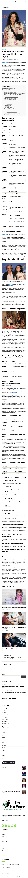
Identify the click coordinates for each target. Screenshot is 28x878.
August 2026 (4, 708)
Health (3, 742)
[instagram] (9, 825)
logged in (11, 668)
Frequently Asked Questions (10, 108)
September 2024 (5, 723)
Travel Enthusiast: (9, 104)
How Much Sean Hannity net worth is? (10, 786)
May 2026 (4, 712)
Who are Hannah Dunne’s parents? (11, 109)
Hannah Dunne (5, 62)
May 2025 (4, 716)
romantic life (14, 392)
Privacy (5, 871)
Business (3, 732)
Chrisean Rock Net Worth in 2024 (9, 780)
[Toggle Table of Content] (23, 86)
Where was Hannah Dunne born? (12, 112)
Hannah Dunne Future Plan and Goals (11, 97)
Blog (2, 850)
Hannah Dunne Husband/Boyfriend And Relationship (14, 94)
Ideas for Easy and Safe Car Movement (11, 648)
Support (3, 855)
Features (3, 846)
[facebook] (3, 825)
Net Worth (4, 750)
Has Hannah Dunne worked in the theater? (13, 113)
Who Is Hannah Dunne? (7, 89)
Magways (20, 876)
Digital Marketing (5, 735)
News (3, 752)
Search (3, 674)
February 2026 (5, 714)
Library (3, 852)
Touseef (4, 59)
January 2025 (4, 717)
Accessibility (15, 871)
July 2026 (4, 710)
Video (3, 853)
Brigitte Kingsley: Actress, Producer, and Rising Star (13, 695)
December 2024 (5, 719)
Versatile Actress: (9, 107)
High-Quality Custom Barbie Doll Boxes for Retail (14, 607)
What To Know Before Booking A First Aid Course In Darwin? (13, 687)
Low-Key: (8, 106)
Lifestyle (3, 747)
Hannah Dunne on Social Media (10, 98)
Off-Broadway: (9, 105)
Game (3, 740)
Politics (3, 755)
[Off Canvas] (2, 1)
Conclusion (7, 114)
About (3, 871)
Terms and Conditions (6, 873)
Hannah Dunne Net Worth (9, 95)
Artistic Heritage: (9, 100)
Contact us (10, 871)
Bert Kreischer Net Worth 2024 (8, 773)
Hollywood (4, 745)
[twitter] (6, 825)
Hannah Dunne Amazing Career (10, 92)
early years (10, 285)
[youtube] (12, 825)
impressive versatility (9, 353)
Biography (4, 49)
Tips (2, 758)
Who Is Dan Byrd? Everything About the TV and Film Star (14, 692)
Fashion (3, 737)
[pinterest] (15, 825)
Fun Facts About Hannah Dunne (10, 99)
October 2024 (4, 721)
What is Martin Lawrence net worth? (9, 767)
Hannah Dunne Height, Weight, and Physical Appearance (15, 93)
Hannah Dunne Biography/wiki (9, 88)
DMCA (19, 871)
